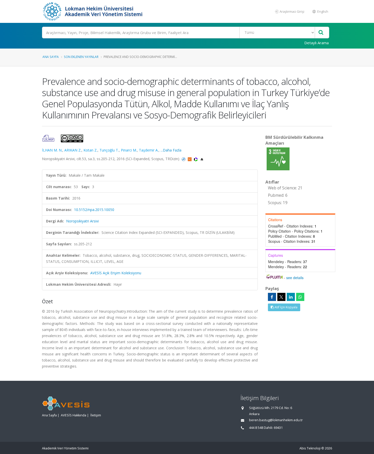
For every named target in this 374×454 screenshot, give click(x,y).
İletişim (95, 415)
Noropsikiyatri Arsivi (82, 221)
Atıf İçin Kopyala (285, 307)
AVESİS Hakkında (73, 415)
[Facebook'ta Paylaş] (272, 297)
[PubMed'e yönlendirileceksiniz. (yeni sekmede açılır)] (184, 158)
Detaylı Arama (316, 42)
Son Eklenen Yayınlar (81, 57)
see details (295, 277)
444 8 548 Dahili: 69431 (266, 428)
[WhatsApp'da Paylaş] (300, 297)
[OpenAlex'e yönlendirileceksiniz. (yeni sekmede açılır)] (202, 158)
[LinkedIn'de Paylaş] (291, 297)
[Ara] (321, 32)
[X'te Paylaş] (281, 297)
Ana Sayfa (50, 57)
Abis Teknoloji (310, 448)
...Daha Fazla (171, 150)
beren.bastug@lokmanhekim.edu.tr (276, 420)
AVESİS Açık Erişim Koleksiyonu (115, 272)
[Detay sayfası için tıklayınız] (278, 158)
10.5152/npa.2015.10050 (94, 209)
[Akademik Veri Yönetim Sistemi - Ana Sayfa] (53, 11)
